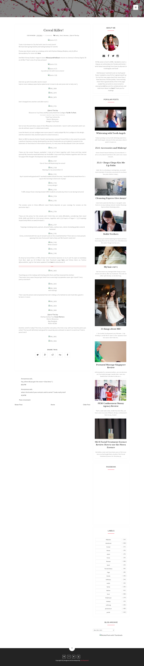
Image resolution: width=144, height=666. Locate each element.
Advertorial (108, 543)
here (39, 53)
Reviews (66, 35)
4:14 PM (23, 395)
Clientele (115, 640)
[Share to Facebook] (67, 354)
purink (108, 612)
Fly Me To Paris (71, 113)
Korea (108, 558)
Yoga (108, 572)
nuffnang (108, 605)
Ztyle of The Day (74, 35)
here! (113, 88)
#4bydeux (108, 539)
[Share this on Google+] (45, 354)
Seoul (108, 565)
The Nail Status (108, 569)
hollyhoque (108, 598)
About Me (106, 640)
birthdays (108, 579)
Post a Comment (25, 400)
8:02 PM (23, 385)
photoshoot (108, 609)
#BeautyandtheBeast (53, 58)
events (108, 583)
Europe (108, 547)
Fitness (108, 550)
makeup (108, 601)
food (61, 35)
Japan (108, 554)
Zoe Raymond (84, 660)
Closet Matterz (59, 317)
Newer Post (19, 405)
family (57, 35)
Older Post (86, 405)
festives (108, 590)
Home (53, 405)
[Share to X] (37, 354)
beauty (108, 576)
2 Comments (48, 35)
